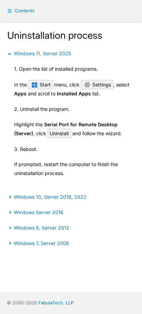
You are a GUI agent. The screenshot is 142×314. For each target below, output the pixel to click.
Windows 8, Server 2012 (41, 228)
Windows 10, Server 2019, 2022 (50, 197)
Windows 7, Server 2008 (41, 243)
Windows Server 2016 (38, 212)
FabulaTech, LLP (55, 302)
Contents (24, 10)
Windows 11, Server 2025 (42, 53)
